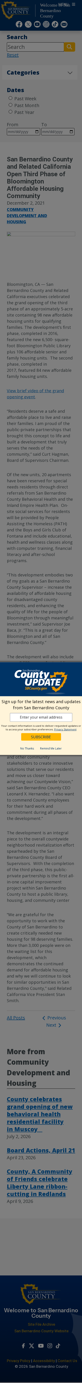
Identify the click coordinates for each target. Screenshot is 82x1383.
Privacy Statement (65, 729)
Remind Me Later (51, 748)
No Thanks (27, 748)
